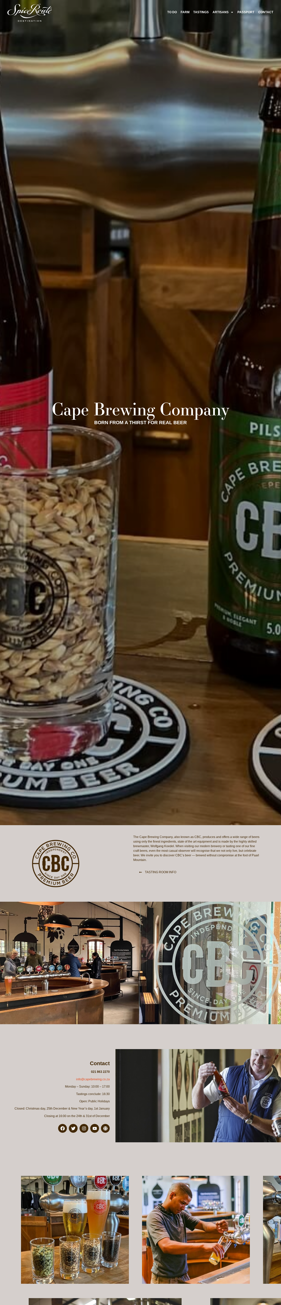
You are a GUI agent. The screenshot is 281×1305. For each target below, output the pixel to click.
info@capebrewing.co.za (93, 1079)
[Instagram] (84, 1128)
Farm (185, 12)
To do (172, 12)
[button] (157, 872)
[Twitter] (73, 1128)
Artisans (221, 12)
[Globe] (105, 1128)
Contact (265, 12)
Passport (245, 12)
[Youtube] (94, 1128)
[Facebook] (62, 1128)
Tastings (201, 12)
